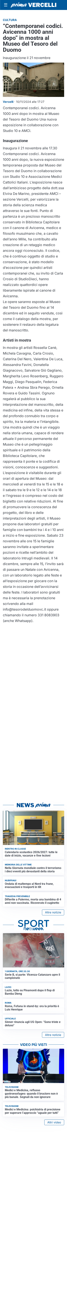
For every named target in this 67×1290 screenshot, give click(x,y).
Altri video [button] (54, 1122)
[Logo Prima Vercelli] (33, 5)
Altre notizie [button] (53, 912)
